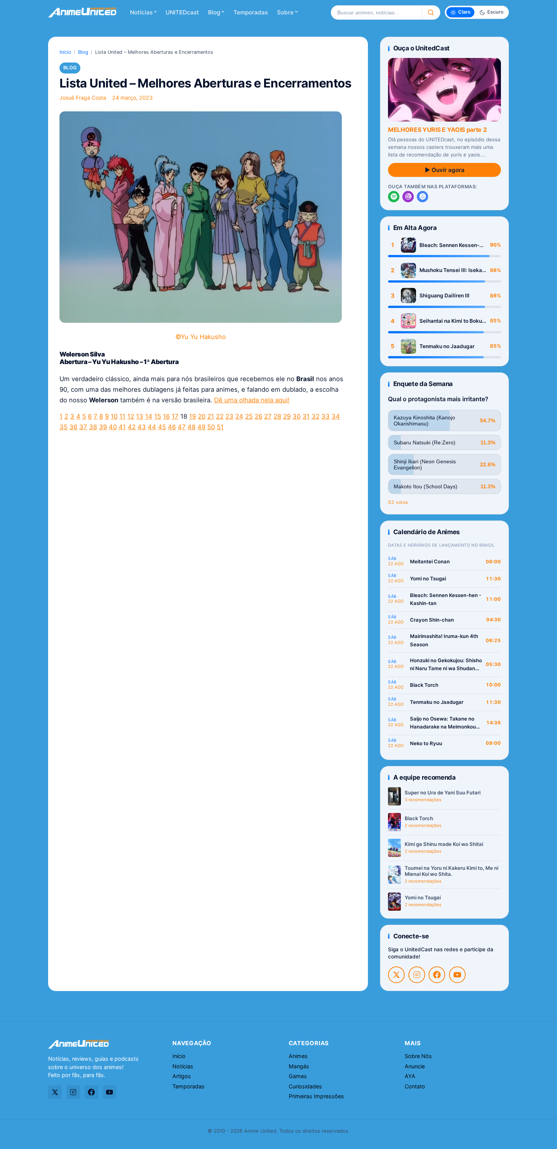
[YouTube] (457, 974)
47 (182, 427)
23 (229, 416)
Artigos (181, 1076)
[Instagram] (416, 974)
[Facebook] (437, 974)
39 (103, 427)
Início (65, 52)
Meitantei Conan (430, 561)
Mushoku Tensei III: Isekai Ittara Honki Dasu (451, 270)
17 (175, 416)
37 (83, 427)
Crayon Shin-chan (432, 620)
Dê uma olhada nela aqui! (251, 400)
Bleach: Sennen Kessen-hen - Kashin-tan (449, 245)
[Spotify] (393, 196)
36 (73, 427)
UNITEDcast (182, 12)
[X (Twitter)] (396, 974)
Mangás (299, 1066)
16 (166, 416)
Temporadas (250, 12)
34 (336, 416)
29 (287, 416)
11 (122, 416)
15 (157, 416)
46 (172, 427)
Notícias (141, 12)
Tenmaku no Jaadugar (446, 346)
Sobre (285, 12)
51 (220, 427)
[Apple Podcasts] (408, 196)
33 (325, 416)
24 (239, 416)
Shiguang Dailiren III (444, 295)
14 (148, 416)
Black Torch (424, 685)
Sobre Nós (418, 1056)
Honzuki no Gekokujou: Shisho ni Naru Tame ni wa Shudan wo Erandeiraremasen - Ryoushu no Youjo (446, 665)
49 (201, 427)
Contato (415, 1086)
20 (201, 416)
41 (122, 427)
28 (277, 416)
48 (192, 427)
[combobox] (376, 12)
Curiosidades (305, 1086)
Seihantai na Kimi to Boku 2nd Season (450, 321)
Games (298, 1076)
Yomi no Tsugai (428, 578)
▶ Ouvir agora (445, 170)
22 (220, 416)
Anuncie (415, 1066)
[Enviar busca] (431, 12)
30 (296, 416)
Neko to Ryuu (426, 743)
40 (113, 427)
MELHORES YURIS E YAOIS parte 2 (437, 129)
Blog (214, 12)
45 (162, 427)
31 (306, 416)
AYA (410, 1076)
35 (63, 427)
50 (211, 427)
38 (93, 427)
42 (132, 427)
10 (114, 416)
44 (152, 427)
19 (192, 416)
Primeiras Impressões (316, 1096)
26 (258, 416)
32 (315, 416)
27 (268, 416)
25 (249, 416)
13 (139, 416)
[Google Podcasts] (422, 196)
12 (130, 416)
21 (210, 416)
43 (142, 427)
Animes (298, 1056)
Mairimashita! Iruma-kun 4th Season (444, 640)
